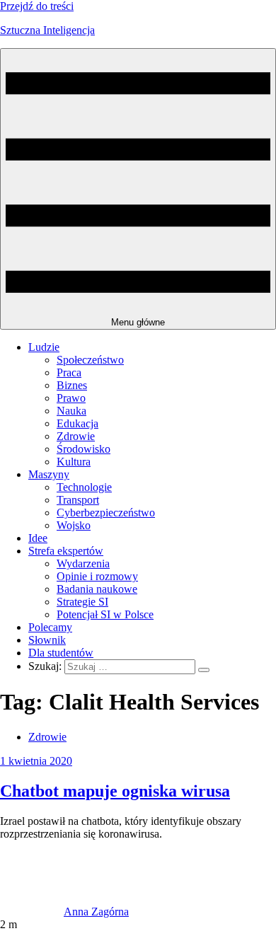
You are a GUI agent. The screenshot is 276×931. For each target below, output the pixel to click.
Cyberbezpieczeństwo (106, 513)
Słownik (47, 640)
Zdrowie (76, 436)
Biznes (72, 385)
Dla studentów (60, 653)
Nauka (71, 411)
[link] (32, 912)
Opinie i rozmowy (97, 576)
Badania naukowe (97, 589)
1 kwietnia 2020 (36, 761)
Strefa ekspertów (65, 551)
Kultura (74, 462)
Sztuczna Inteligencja (47, 30)
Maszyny (48, 474)
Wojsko (74, 525)
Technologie (84, 487)
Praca (69, 372)
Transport (78, 500)
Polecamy (50, 627)
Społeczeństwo (90, 360)
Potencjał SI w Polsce (105, 614)
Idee (37, 538)
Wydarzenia (83, 563)
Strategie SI (82, 602)
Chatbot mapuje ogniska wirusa (115, 791)
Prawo (71, 398)
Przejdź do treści (37, 6)
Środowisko (83, 449)
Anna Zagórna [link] (96, 912)
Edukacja (77, 423)
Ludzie (43, 347)
